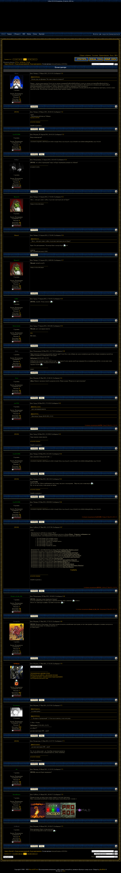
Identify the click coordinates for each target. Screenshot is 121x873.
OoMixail (16, 826)
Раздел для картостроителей (22, 64)
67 (61, 527)
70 (61, 663)
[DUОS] (16, 112)
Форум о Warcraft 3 (9, 64)
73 (62, 769)
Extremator (16, 705)
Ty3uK (28, 62)
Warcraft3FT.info (33, 869)
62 (60, 403)
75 (62, 826)
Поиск (111, 55)
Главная (9, 34)
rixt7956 (16, 403)
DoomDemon (16, 794)
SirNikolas (22, 62)
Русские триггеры (46, 64)
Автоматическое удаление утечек (40, 673)
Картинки (41, 34)
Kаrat (16, 73)
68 (64, 596)
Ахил (16, 378)
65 (61, 479)
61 (61, 378)
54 (66, 159)
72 (64, 741)
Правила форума (104, 55)
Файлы (29, 34)
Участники (95, 55)
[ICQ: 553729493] (42, 846)
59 (62, 326)
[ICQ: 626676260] (42, 700)
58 (62, 298)
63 (60, 434)
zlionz (16, 351)
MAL (31, 333)
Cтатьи (35, 34)
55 (63, 197)
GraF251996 (16, 134)
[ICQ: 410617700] (42, 735)
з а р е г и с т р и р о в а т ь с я (111, 34)
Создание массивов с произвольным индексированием (46, 677)
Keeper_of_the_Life (16, 596)
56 (63, 235)
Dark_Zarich (16, 326)
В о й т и (95, 34)
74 (62, 794)
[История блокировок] (20, 100)
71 (61, 705)
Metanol (16, 235)
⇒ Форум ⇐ (17, 34)
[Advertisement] (60, 46)
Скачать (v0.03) (34, 117)
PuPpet (16, 159)
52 (62, 112)
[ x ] (4, 34)
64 (61, 454)
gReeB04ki (102, 869)
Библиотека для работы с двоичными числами (44, 675)
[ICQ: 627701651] (42, 398)
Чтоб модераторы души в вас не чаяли (39, 678)
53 (63, 134)
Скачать (73, 570)
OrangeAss (16, 621)
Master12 (16, 197)
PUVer (17, 62)
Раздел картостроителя (35, 64)
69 (61, 621)
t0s (16, 769)
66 (61, 502)
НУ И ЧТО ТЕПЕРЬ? (35, 122)
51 (62, 73)
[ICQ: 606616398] (42, 154)
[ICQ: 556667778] (42, 129)
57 (63, 260)
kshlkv (16, 298)
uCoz (64, 871)
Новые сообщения (85, 55)
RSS (24, 34)
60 (64, 351)
